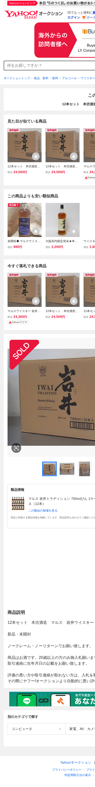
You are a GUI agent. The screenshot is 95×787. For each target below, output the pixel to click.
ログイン (73, 17)
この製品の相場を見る (42, 510)
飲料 (55, 78)
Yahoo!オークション (75, 762)
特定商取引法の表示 (78, 775)
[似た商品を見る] (16, 448)
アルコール (69, 78)
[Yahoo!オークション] (34, 12)
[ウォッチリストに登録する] (36, 156)
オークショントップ (17, 78)
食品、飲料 (41, 78)
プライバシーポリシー (66, 769)
